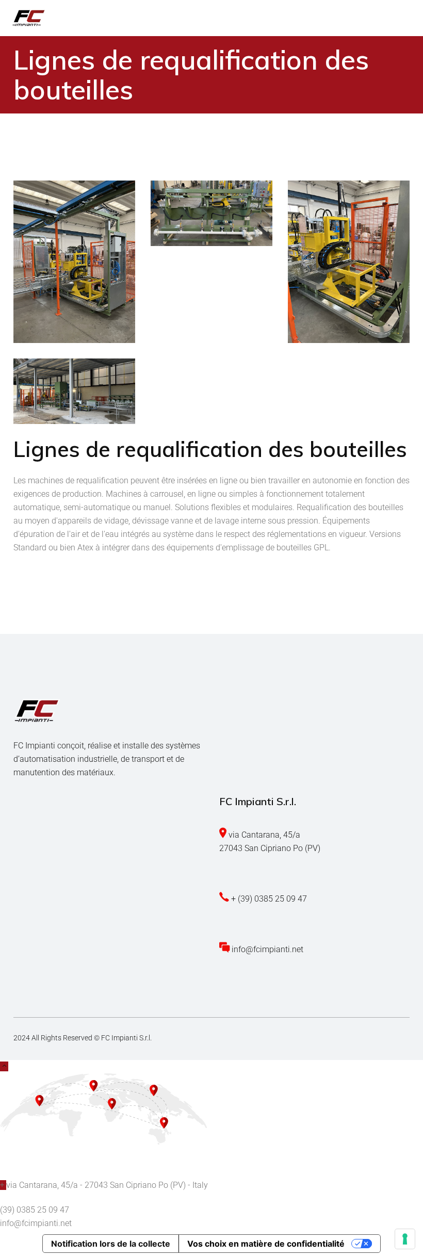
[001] (74, 262)
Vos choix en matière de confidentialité (266, 1243)
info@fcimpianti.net (36, 1223)
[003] (348, 262)
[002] (211, 213)
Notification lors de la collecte (110, 1243)
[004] (74, 391)
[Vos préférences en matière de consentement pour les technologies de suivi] (405, 1239)
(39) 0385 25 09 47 (34, 1210)
